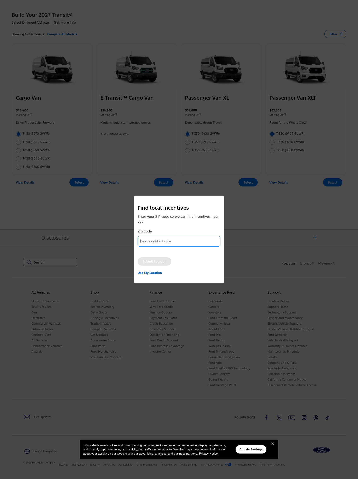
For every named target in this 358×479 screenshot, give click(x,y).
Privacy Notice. (209, 453)
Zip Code (145, 231)
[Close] (272, 446)
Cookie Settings (250, 449)
